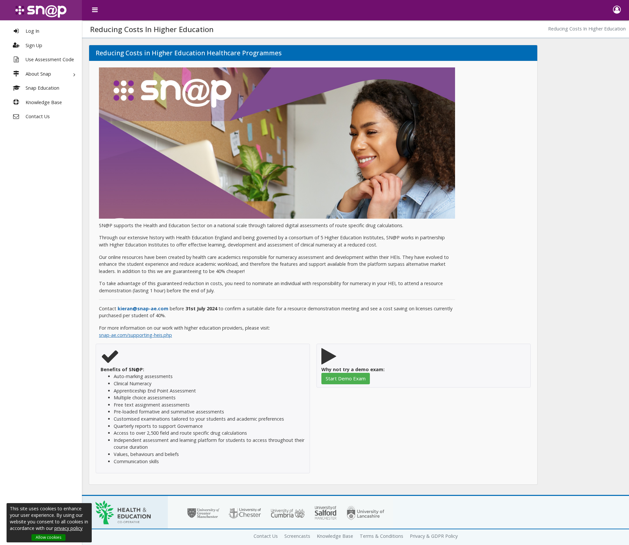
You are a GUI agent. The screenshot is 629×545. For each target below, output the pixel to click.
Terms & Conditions (381, 536)
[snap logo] (41, 11)
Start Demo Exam (346, 378)
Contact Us (266, 536)
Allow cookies (48, 537)
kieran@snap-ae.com (143, 308)
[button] (617, 10)
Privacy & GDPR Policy (434, 536)
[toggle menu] (95, 10)
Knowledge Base (335, 536)
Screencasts (297, 536)
